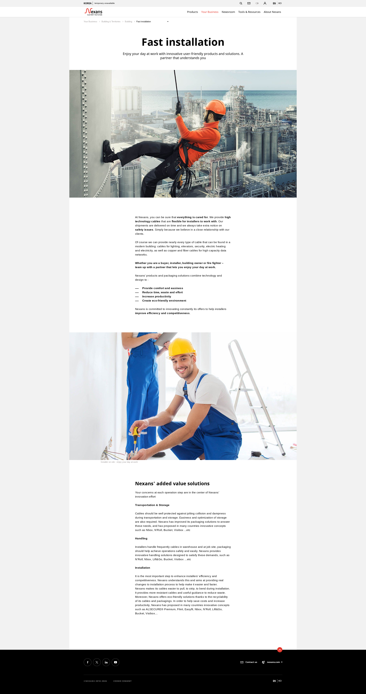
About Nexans (272, 12)
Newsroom (228, 12)
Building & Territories (111, 21)
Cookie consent (122, 681)
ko (280, 3)
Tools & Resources (249, 12)
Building (129, 21)
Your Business (209, 12)
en (274, 3)
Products (192, 12)
